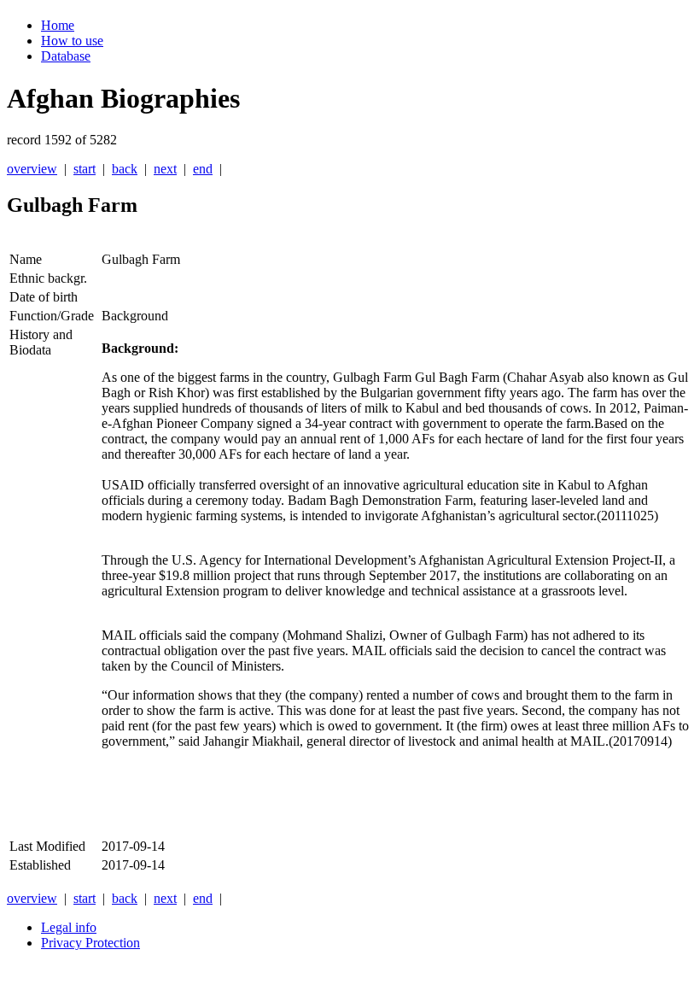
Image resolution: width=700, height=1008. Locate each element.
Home (57, 25)
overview (32, 168)
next (165, 168)
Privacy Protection (90, 942)
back (124, 168)
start (84, 168)
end (203, 168)
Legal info (68, 927)
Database (65, 56)
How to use (72, 40)
